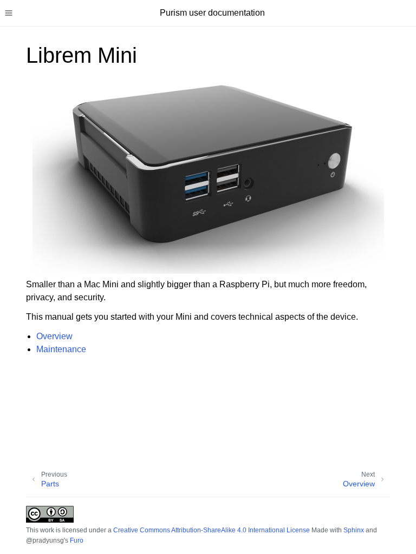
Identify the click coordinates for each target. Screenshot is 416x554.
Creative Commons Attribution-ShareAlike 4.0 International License (211, 530)
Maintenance (61, 349)
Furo (76, 540)
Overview (54, 336)
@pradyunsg (45, 540)
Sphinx (353, 530)
